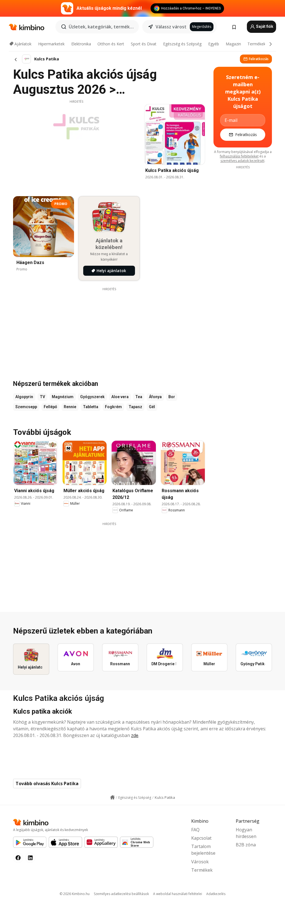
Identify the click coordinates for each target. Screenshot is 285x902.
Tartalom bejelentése (203, 849)
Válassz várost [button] (171, 27)
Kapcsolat (201, 838)
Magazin (233, 43)
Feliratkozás (259, 58)
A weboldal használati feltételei (177, 893)
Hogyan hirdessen (246, 833)
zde (134, 735)
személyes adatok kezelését (242, 160)
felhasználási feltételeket (239, 156)
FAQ (195, 830)
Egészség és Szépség (182, 43)
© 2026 (75, 893)
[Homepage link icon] (112, 797)
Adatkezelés (215, 893)
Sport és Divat (143, 43)
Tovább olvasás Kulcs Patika (47, 783)
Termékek (256, 43)
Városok (200, 862)
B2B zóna (246, 845)
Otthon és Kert (110, 43)
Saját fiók (264, 26)
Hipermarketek (51, 43)
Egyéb (213, 43)
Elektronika (81, 43)
